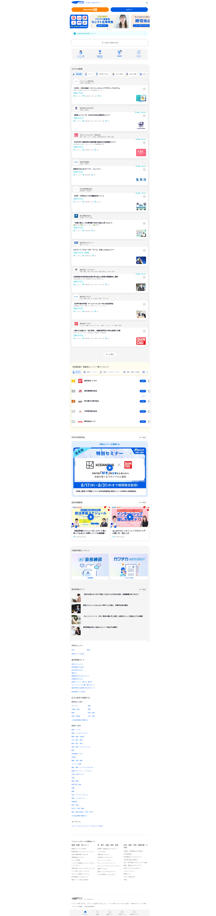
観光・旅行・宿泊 (77, 743)
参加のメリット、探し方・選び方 (82, 682)
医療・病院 (75, 781)
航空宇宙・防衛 (76, 784)
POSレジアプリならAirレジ (132, 868)
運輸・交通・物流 (77, 760)
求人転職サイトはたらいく (80, 877)
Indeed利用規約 (89, 906)
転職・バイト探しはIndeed (80, 880)
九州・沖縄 (91, 716)
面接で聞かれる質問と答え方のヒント (83, 688)
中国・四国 (91, 713)
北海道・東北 (76, 709)
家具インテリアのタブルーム (106, 871)
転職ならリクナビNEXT (79, 849)
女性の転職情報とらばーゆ (80, 854)
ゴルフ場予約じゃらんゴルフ (106, 874)
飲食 (73, 750)
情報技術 (74, 801)
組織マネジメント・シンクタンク (82, 771)
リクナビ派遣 (76, 860)
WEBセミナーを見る (78, 654)
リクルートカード (129, 871)
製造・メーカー (76, 730)
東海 (89, 706)
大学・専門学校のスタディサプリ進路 (135, 862)
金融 (73, 788)
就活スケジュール (77, 664)
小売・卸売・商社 (77, 740)
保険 (73, 791)
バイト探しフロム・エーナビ (80, 871)
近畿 (89, 709)
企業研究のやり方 (77, 679)
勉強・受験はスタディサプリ (132, 865)
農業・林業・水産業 (78, 736)
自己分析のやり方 (77, 670)
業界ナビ (74, 673)
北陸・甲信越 (76, 716)
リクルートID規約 (77, 906)
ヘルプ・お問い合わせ (78, 903)
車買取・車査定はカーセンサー (107, 849)
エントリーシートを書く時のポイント (83, 685)
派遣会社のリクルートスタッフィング (83, 868)
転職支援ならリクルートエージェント (83, 851)
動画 (88, 650)
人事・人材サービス (78, 774)
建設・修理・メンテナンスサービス (82, 767)
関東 (73, 713)
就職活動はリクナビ (78, 857)
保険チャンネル (102, 869)
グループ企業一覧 (129, 877)
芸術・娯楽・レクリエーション (81, 747)
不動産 (74, 757)
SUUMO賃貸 (128, 854)
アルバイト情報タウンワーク (80, 874)
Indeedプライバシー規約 (138, 903)
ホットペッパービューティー (106, 863)
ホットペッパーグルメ (104, 860)
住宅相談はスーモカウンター (132, 857)
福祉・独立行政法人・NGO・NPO (82, 812)
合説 (73, 650)
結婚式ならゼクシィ (104, 854)
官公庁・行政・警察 (78, 808)
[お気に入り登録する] (144, 89)
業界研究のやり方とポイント (80, 676)
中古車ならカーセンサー (105, 857)
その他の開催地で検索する (80, 720)
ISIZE (125, 880)
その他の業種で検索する (79, 816)
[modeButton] (93, 3)
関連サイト (127, 874)
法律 (73, 777)
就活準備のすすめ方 (78, 667)
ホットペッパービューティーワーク (109, 866)
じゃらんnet (101, 851)
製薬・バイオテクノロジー (80, 733)
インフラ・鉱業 (76, 764)
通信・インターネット (78, 798)
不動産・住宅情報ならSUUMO (133, 851)
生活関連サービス (77, 754)
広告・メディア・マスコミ (80, 795)
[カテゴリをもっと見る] (147, 74)
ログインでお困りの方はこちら (96, 903)
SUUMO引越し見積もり (131, 860)
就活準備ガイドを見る (78, 692)
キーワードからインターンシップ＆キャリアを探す (87, 826)
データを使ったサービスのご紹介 (118, 903)
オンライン (75, 706)
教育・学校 (75, 805)
